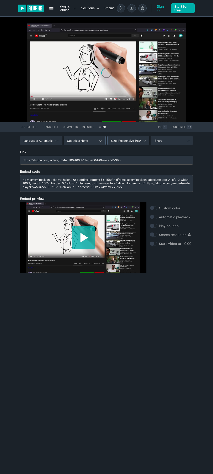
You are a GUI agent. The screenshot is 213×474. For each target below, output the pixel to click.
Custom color (169, 208)
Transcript (50, 126)
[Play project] (83, 237)
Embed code (30, 171)
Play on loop (169, 226)
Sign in (160, 8)
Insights (88, 126)
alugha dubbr (64, 8)
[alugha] (31, 8)
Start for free (181, 8)
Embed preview (32, 198)
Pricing (109, 8)
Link (23, 152)
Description (29, 126)
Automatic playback (175, 217)
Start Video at (170, 244)
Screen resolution (172, 235)
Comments (70, 126)
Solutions (88, 8)
